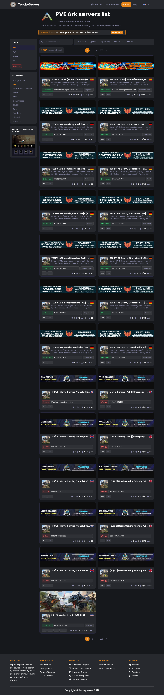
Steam (134, 676)
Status (94, 42)
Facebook (136, 672)
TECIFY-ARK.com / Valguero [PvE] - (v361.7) (73, 302)
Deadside (17, 113)
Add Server (113, 4)
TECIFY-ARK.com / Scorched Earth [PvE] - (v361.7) (76, 258)
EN (147, 4)
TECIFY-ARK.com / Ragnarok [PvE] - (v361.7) (73, 124)
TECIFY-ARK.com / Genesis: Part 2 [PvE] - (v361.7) (135, 168)
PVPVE (15, 56)
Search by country (107, 668)
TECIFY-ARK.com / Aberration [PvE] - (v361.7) (133, 258)
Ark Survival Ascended (22, 88)
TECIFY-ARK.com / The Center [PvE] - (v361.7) (133, 213)
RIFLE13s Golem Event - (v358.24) (68, 615)
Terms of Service (47, 672)
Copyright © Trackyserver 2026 (82, 690)
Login (127, 4)
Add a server (45, 664)
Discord (16, 117)
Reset (17, 66)
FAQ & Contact (46, 676)
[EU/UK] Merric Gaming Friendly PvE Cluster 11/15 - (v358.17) (81, 526)
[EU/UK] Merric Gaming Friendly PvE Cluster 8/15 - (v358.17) (81, 436)
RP (14, 61)
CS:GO (16, 105)
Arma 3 (16, 92)
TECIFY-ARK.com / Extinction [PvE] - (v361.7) (73, 168)
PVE (14, 47)
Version (119, 42)
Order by (82, 42)
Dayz (15, 109)
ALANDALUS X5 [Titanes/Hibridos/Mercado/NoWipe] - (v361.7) (83, 79)
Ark (14, 84)
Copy (47, 402)
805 (101, 50)
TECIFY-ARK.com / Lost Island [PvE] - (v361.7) (133, 347)
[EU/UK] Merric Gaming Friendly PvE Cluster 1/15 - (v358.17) (81, 570)
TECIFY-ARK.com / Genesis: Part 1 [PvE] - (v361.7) (134, 302)
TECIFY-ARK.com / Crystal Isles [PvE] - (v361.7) (75, 347)
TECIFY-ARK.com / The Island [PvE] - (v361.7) (132, 124)
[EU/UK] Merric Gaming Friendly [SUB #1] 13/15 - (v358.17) (80, 392)
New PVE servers (106, 664)
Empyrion (17, 121)
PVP (14, 52)
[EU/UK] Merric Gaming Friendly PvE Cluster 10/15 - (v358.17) (82, 481)
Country (107, 42)
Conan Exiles (18, 101)
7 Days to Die (19, 80)
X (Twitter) (136, 668)
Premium (97, 4)
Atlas (15, 97)
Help (135, 4)
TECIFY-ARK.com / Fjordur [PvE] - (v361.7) (72, 213)
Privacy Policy (46, 668)
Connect (48, 90)
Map (131, 42)
